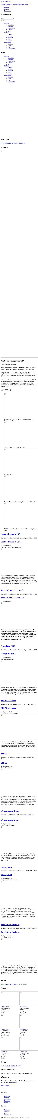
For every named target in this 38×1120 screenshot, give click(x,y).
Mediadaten (7, 11)
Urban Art (10, 45)
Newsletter (7, 1101)
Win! (9, 47)
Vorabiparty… (24, 1029)
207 (8, 984)
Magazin (6, 23)
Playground (7, 42)
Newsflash (11, 25)
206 (6, 984)
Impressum (7, 1096)
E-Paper (6, 9)
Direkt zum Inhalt (6, 1)
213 (21, 984)
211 (17, 984)
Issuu (5, 1113)
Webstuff (10, 44)
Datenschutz (7, 1102)
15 (13, 1066)
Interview (10, 26)
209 (12, 984)
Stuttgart (19, 4)
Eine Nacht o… (24, 1006)
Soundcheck (11, 28)
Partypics (10, 37)
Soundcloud (7, 1114)
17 (16, 1066)
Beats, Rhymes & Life (11, 534)
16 (14, 1066)
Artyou (4, 753)
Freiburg (3, 4)
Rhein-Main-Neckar (11, 4)
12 (9, 1066)
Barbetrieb (4, 1051)
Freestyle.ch (6, 867)
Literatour (10, 29)
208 (10, 984)
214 (23, 984)
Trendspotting (11, 48)
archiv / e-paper (5, 1085)
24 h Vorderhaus (8, 700)
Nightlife (6, 33)
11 (7, 1066)
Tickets (10, 41)
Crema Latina (23, 1051)
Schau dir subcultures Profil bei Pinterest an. (13, 143)
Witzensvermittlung (10, 811)
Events (10, 34)
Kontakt (6, 7)
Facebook (7, 1110)
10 (6, 1066)
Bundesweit (24, 4)
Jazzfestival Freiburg (10, 924)
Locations (10, 36)
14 (12, 1066)
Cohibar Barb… (5, 1006)
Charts (9, 39)
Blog (9, 31)
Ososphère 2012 (8, 646)
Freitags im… (5, 1029)
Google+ (6, 1111)
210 (14, 984)
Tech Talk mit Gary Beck (12, 590)
